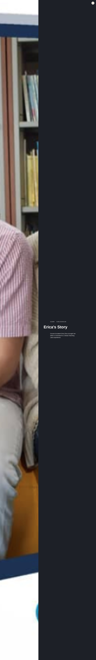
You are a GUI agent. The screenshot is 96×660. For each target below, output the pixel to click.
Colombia (52, 321)
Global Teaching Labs (61, 321)
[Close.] (92, 3)
